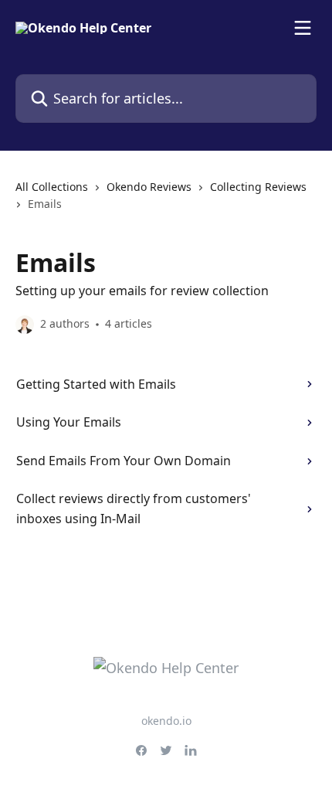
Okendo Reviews (149, 186)
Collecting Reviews (258, 186)
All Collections (51, 186)
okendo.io (166, 720)
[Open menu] (303, 28)
